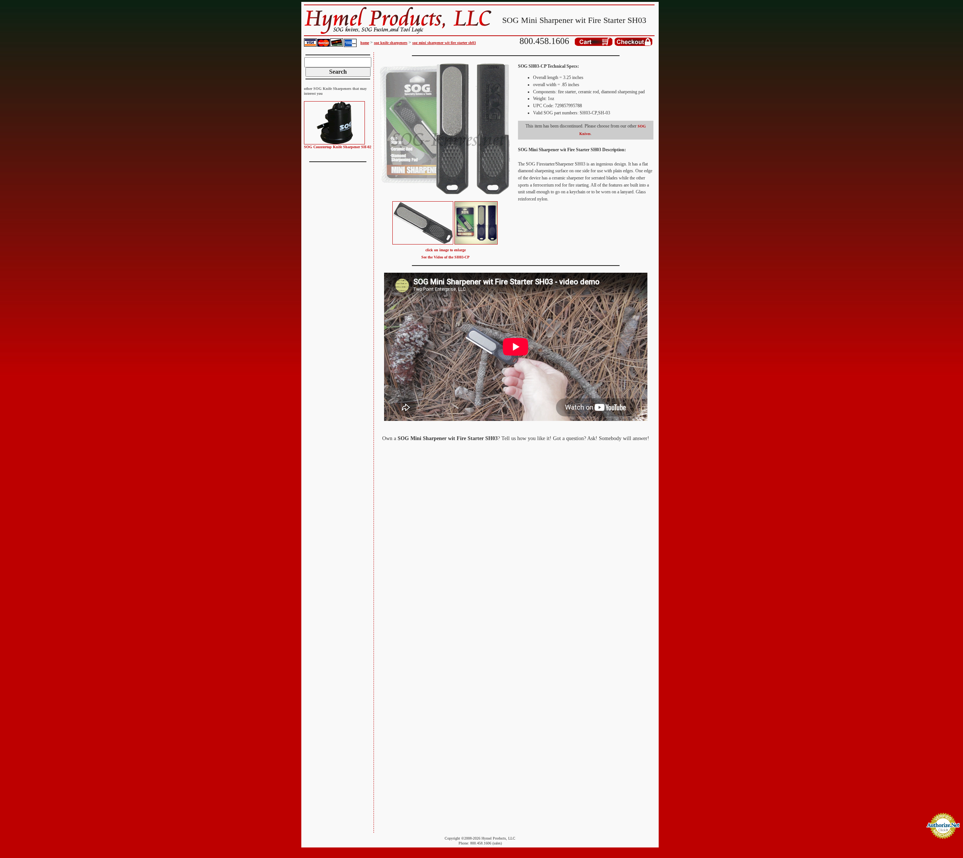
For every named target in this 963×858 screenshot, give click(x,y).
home (364, 43)
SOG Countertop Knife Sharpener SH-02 (337, 147)
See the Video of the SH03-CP (445, 257)
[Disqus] (515, 543)
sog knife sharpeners (390, 43)
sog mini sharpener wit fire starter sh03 (444, 43)
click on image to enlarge (445, 250)
